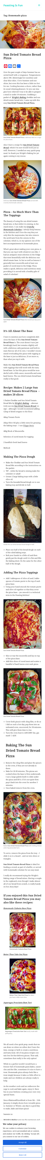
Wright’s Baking (19, 97)
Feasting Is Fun (13, 5)
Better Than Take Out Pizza (15, 954)
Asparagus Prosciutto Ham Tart (17, 1002)
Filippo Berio (28, 425)
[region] (22, 1140)
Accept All (22, 1142)
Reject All (22, 1155)
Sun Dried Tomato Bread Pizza (22, 56)
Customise (22, 1149)
